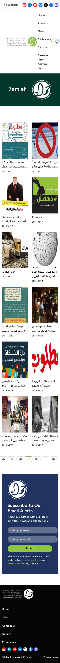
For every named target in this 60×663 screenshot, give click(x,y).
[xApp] (46, 5)
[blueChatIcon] (40, 5)
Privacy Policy (34, 560)
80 (36, 459)
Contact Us (9, 626)
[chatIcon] (56, 5)
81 (45, 459)
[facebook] (51, 5)
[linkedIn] (30, 5)
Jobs (5, 617)
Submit (30, 548)
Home (41, 15)
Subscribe (13, 5)
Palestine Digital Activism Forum (43, 61)
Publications (44, 39)
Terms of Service (17, 564)
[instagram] (24, 5)
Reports (42, 47)
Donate (6, 634)
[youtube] (35, 5)
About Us (43, 23)
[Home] (22, 42)
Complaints (9, 642)
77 (11, 459)
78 (20, 459)
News (41, 31)
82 (53, 459)
